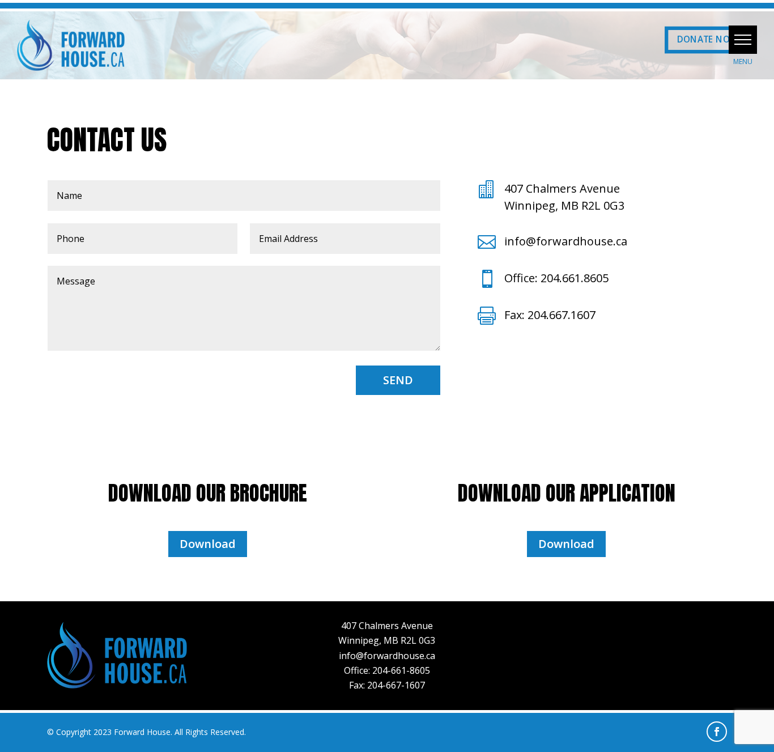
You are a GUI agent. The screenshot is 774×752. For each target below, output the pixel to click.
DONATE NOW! (708, 40)
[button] (743, 40)
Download (208, 543)
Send (398, 380)
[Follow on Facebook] (717, 731)
